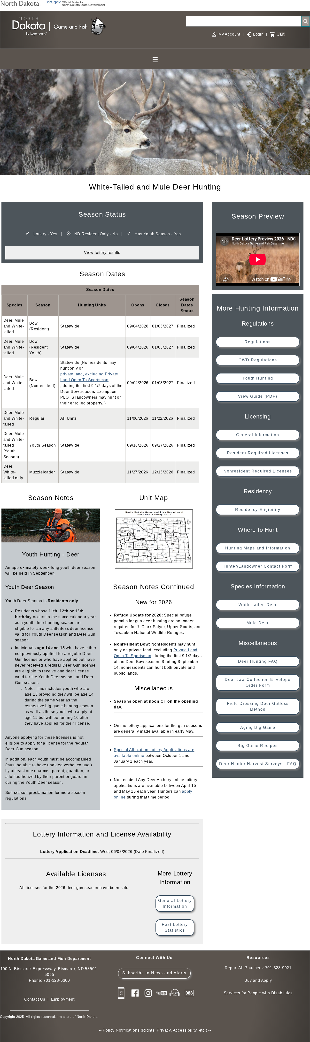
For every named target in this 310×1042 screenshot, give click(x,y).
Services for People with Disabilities (258, 993)
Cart (281, 34)
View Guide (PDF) (257, 396)
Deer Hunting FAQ (258, 661)
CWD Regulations (258, 360)
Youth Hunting (257, 378)
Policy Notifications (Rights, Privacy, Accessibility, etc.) (155, 1030)
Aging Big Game (257, 727)
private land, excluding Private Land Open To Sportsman (89, 377)
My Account (229, 34)
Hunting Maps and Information (257, 548)
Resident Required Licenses (257, 453)
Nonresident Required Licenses (258, 471)
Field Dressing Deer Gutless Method (258, 706)
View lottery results (102, 253)
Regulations (258, 342)
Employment (63, 999)
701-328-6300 (56, 980)
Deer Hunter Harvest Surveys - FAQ (257, 764)
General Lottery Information (175, 903)
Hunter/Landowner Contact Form (258, 566)
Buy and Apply (258, 980)
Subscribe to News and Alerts (154, 973)
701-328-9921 (278, 968)
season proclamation (34, 793)
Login (258, 34)
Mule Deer (258, 623)
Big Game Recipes (258, 746)
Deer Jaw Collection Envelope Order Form (258, 682)
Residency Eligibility (257, 510)
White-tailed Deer (258, 605)
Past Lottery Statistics (175, 927)
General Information (257, 435)
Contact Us (34, 999)
